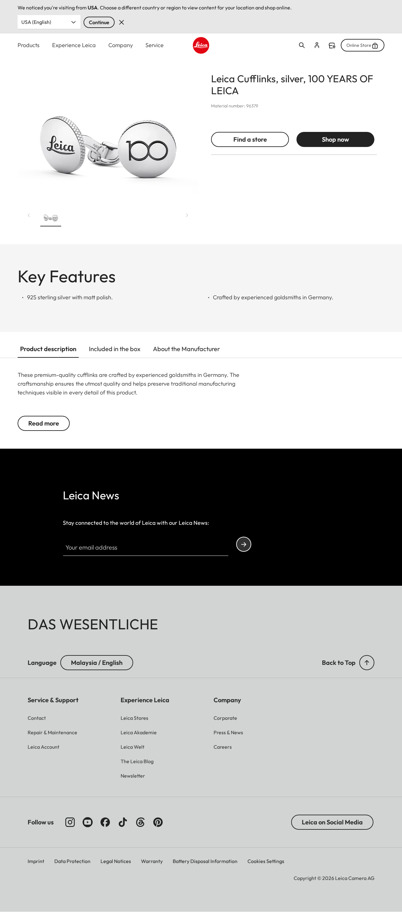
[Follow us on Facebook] (105, 822)
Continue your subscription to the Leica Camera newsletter (243, 544)
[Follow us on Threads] (140, 822)
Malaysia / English (96, 662)
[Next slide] (187, 215)
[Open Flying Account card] (317, 45)
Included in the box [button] (114, 349)
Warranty (152, 861)
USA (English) (36, 22)
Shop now (335, 139)
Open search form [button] (302, 45)
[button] (50, 217)
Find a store (332, 45)
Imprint (36, 861)
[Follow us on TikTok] (123, 822)
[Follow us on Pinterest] (158, 822)
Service (154, 45)
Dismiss (121, 22)
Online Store (358, 45)
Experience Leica (74, 45)
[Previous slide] (29, 215)
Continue (99, 22)
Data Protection (72, 861)
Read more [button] (43, 423)
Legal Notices (115, 861)
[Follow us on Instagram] (70, 822)
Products (29, 45)
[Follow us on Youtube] (87, 822)
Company (120, 45)
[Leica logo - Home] (201, 45)
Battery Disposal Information (205, 861)
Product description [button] (48, 349)
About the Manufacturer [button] (186, 349)
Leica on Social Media (332, 822)
